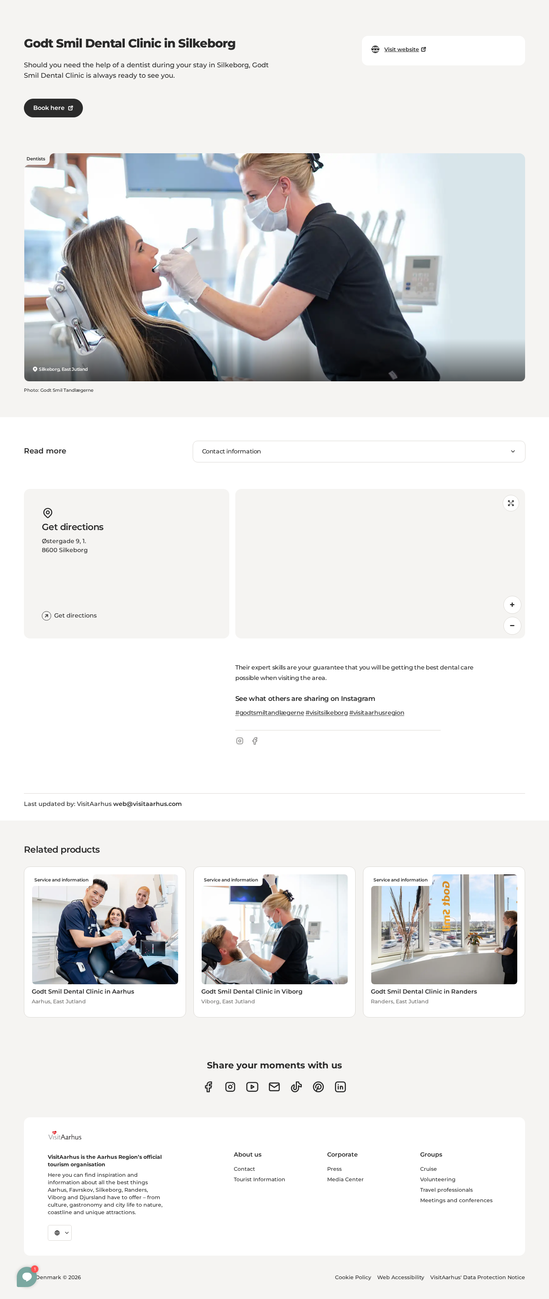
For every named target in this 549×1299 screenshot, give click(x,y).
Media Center (345, 1179)
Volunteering (438, 1179)
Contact (244, 1169)
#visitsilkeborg (326, 712)
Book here (49, 107)
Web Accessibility (400, 1277)
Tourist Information (259, 1179)
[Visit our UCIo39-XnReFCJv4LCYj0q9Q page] (252, 1086)
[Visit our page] (230, 1086)
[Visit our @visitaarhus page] (296, 1086)
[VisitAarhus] (70, 1135)
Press (334, 1169)
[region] (380, 563)
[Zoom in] (512, 605)
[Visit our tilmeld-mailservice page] (274, 1086)
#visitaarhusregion (376, 712)
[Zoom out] (512, 626)
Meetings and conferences (456, 1200)
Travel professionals (446, 1189)
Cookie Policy (353, 1277)
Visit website (401, 49)
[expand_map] (511, 503)
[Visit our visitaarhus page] (208, 1086)
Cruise (428, 1169)
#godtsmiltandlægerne (269, 712)
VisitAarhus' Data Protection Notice (477, 1277)
